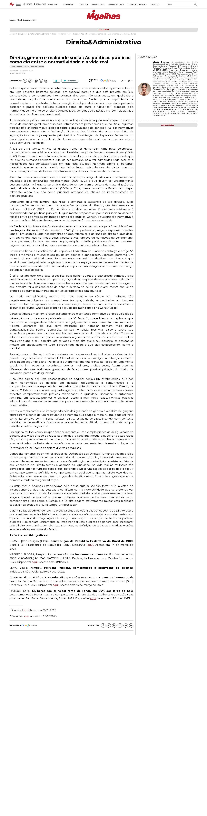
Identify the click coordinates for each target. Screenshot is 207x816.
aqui (91, 544)
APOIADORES (98, 4)
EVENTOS (155, 4)
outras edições (167, 125)
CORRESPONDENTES (137, 4)
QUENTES (83, 4)
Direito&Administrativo (103, 42)
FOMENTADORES (115, 4)
